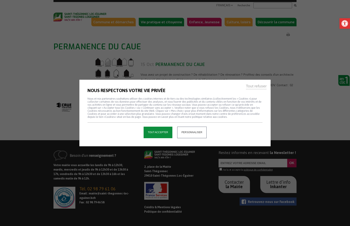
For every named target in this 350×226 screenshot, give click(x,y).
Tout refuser (256, 86)
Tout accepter (158, 132)
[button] (344, 23)
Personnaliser (191, 132)
